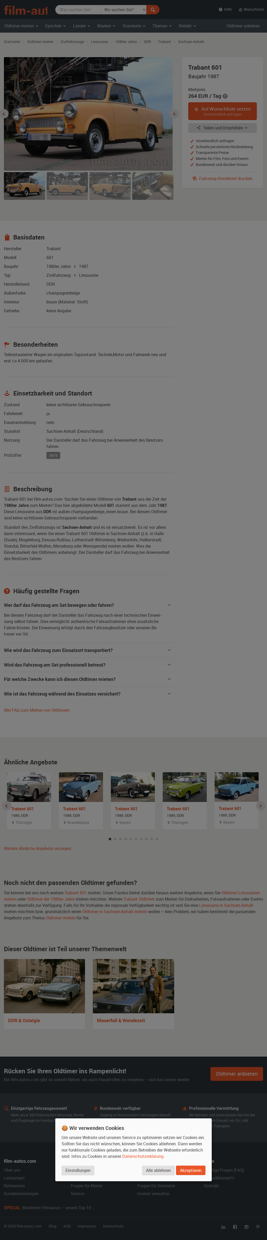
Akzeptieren (191, 1170)
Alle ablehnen (158, 1170)
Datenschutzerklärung (142, 1156)
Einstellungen (77, 1170)
